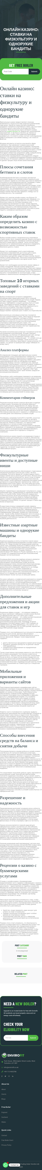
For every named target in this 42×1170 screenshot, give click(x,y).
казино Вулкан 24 (13, 131)
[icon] (1, 1076)
